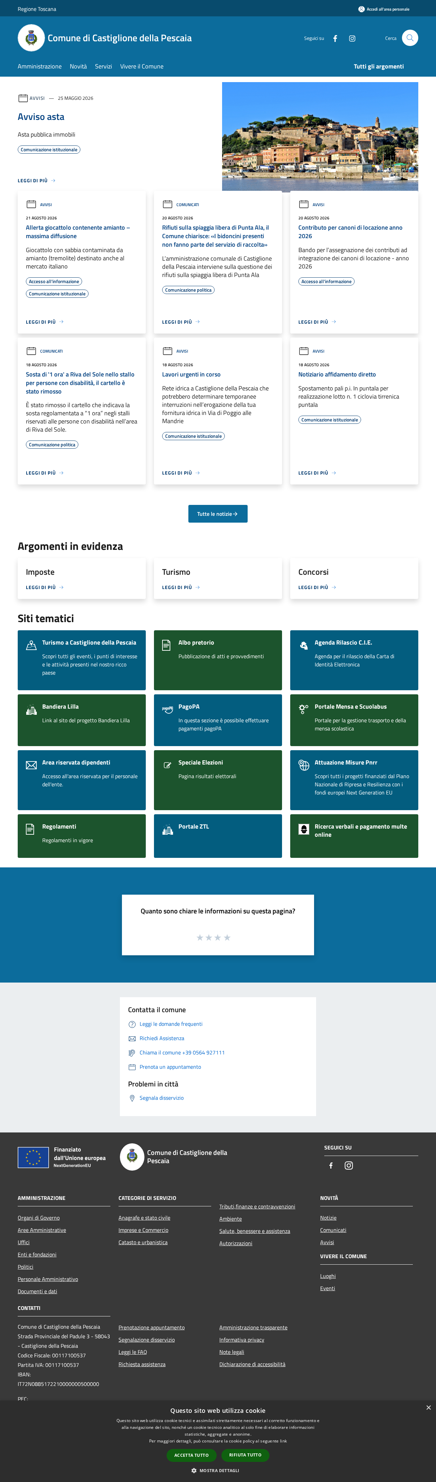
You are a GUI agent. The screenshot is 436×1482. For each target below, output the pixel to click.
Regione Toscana (37, 9)
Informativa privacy (241, 1340)
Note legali (231, 1352)
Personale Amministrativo (48, 1279)
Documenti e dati (37, 1291)
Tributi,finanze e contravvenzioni (257, 1206)
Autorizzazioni (235, 1243)
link (283, 1441)
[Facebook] (332, 37)
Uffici (24, 1242)
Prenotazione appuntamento (152, 1327)
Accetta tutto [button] (191, 1455)
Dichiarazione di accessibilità (252, 1364)
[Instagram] (349, 37)
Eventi (327, 1288)
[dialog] (218, 1441)
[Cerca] (410, 38)
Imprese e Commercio (143, 1230)
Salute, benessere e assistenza (254, 1231)
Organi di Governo (39, 1218)
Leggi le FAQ (133, 1352)
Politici (25, 1267)
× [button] (428, 1407)
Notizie (328, 1218)
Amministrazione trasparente (253, 1327)
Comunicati (187, 204)
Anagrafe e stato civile (144, 1218)
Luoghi (328, 1276)
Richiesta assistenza (142, 1364)
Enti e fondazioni (37, 1254)
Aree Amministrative (42, 1230)
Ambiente (230, 1219)
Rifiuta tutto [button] (245, 1455)
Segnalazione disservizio (147, 1340)
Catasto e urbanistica (143, 1242)
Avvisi (37, 98)
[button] (218, 1470)
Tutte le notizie (214, 514)
